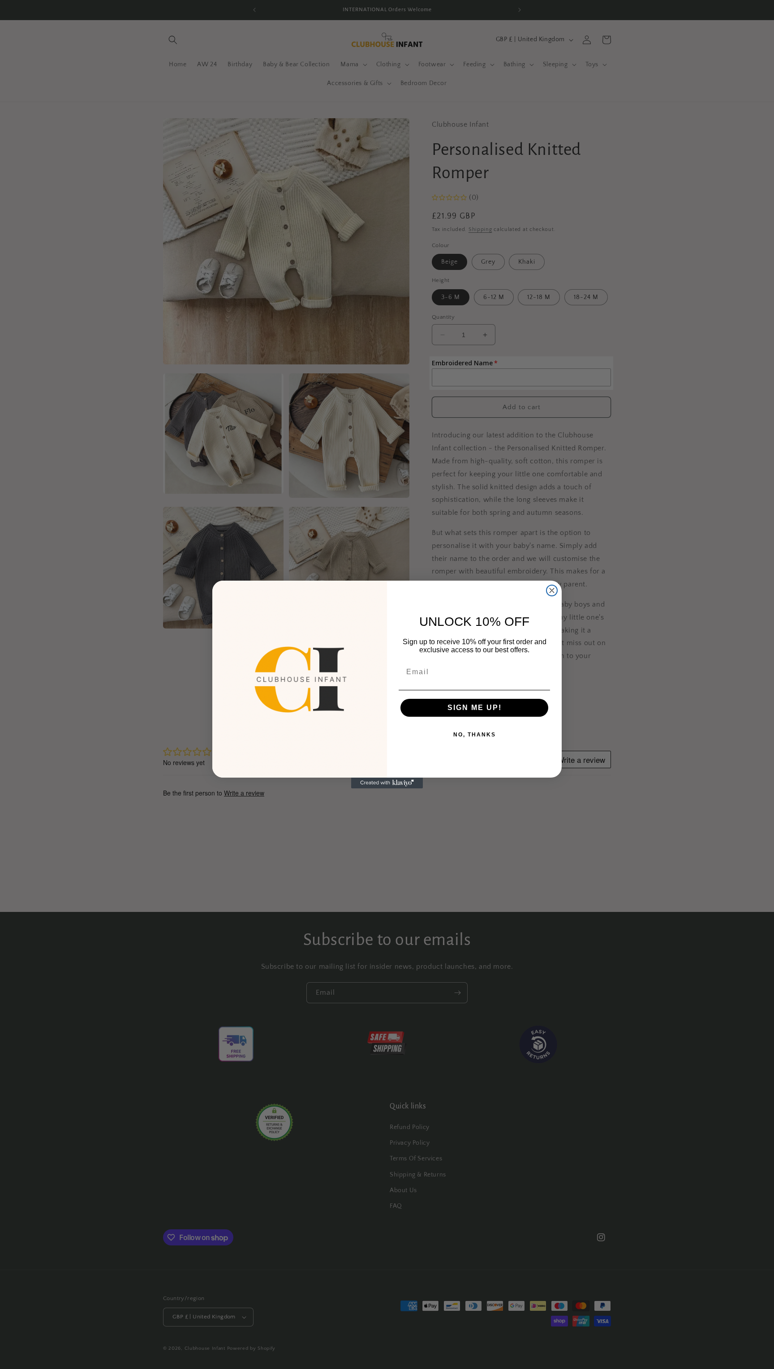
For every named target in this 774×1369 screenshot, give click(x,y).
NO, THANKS (474, 735)
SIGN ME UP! (474, 707)
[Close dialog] (551, 590)
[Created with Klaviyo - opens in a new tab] (387, 783)
